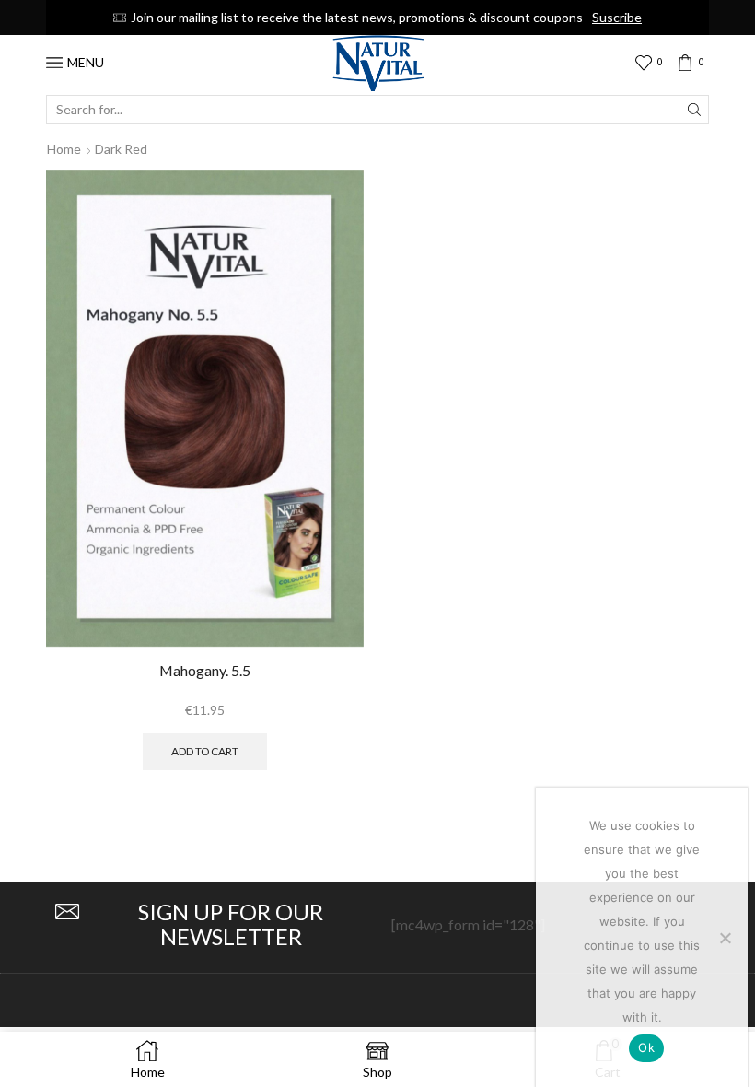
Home (64, 149)
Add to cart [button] (204, 751)
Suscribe (617, 17)
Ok (646, 1047)
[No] (724, 938)
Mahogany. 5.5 (204, 670)
